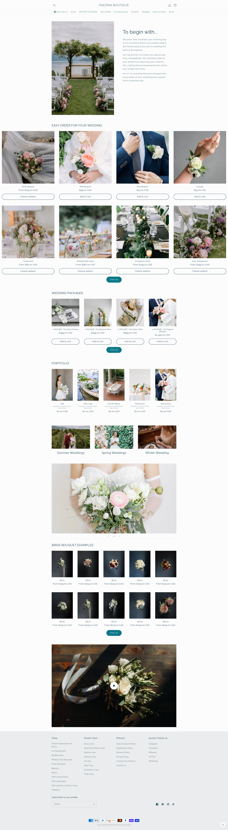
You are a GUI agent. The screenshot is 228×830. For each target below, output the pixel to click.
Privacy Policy (122, 757)
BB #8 (113, 622)
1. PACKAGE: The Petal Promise (65, 329)
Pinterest (153, 752)
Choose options (28, 196)
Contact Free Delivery (126, 761)
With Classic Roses (60, 777)
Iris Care (87, 761)
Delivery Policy (123, 752)
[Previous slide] (108, 536)
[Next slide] (119, 536)
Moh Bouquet (85, 187)
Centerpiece (28, 261)
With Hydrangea (59, 781)
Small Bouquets (59, 764)
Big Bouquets (58, 755)
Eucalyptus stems (142, 261)
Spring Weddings (114, 453)
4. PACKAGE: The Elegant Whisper (162, 330)
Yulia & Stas (166, 404)
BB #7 (88, 622)
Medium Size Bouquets (62, 760)
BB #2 (88, 580)
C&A (62, 404)
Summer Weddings (71, 453)
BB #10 (166, 622)
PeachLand (140, 404)
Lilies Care (88, 765)
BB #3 (114, 580)
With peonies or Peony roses (64, 785)
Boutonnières (142, 187)
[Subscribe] (93, 804)
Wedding (56, 790)
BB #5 (165, 580)
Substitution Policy (124, 748)
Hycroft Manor (114, 404)
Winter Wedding (157, 453)
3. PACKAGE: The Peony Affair (130, 329)
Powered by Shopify (124, 825)
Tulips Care (89, 774)
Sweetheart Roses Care (94, 748)
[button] (54, 5)
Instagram (153, 744)
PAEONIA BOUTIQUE (110, 825)
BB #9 (139, 622)
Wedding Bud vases (85, 261)
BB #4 (139, 580)
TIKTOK (152, 757)
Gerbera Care (90, 752)
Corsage (199, 187)
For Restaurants (59, 751)
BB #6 (62, 622)
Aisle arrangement (200, 261)
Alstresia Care (90, 757)
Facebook (153, 748)
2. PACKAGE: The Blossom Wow (98, 329)
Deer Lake (88, 404)
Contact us (121, 765)
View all (114, 279)
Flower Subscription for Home (62, 745)
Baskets (55, 768)
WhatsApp (153, 761)
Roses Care (89, 744)
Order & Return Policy (126, 744)
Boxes (54, 773)
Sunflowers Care (91, 770)
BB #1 (62, 580)
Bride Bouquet (28, 187)
